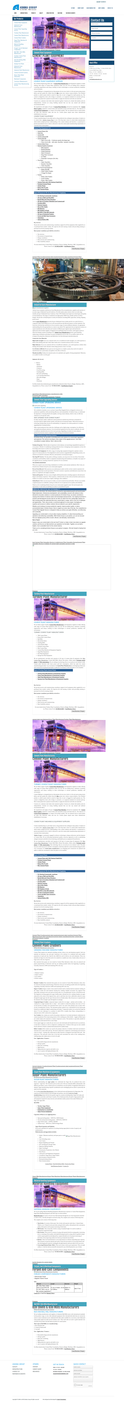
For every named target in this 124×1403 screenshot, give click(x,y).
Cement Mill (41, 135)
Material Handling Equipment (45, 145)
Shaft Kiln (40, 133)
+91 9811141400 (87, 3)
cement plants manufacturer (62, 258)
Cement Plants (48, 1164)
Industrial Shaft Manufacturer (21, 70)
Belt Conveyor (45, 147)
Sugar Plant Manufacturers (56, 719)
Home (15, 13)
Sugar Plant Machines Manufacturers (58, 1176)
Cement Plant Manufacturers (21, 35)
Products (33, 13)
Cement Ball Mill (42, 138)
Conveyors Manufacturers (20, 81)
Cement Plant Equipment (20, 22)
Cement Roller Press (43, 144)
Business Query (51, 1293)
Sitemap (73, 8)
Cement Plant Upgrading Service (20, 29)
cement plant (36, 50)
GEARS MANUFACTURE (91, 8)
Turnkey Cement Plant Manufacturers (20, 56)
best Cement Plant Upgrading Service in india (45, 542)
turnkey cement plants (76, 258)
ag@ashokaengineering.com (96, 79)
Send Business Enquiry (56, 1166)
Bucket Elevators (45, 149)
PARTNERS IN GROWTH (70, 13)
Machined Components (20, 79)
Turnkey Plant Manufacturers (72, 719)
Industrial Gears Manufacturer (18, 25)
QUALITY (41, 13)
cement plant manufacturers (46, 258)
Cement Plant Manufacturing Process (21, 84)
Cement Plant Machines (60, 106)
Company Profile (24, 13)
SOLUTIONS (60, 13)
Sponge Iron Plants (19, 63)
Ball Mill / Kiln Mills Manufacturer (19, 52)
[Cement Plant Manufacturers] (59, 79)
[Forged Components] (46, 1271)
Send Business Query (69, 246)
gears (34, 394)
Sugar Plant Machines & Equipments (20, 41)
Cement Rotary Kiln (43, 131)
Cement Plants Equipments (41, 110)
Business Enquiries (86, 2)
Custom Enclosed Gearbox (21, 72)
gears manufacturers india (54, 394)
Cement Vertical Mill (43, 136)
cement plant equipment (48, 50)
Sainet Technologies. (61, 1399)
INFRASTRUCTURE (50, 13)
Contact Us (110, 8)
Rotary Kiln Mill (45, 169)
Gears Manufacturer (41, 321)
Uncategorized (42, 302)
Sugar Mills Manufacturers (40, 1176)
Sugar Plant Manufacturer (47, 1091)
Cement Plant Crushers (20, 37)
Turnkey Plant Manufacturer (21, 33)
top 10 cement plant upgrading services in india (61, 543)
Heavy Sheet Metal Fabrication (19, 75)
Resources (36, 1371)
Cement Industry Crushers (40, 1066)
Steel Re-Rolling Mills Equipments (20, 60)
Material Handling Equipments (19, 45)
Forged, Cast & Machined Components (20, 48)
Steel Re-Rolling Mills (59, 1164)
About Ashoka (101, 8)
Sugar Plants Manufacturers (77, 1176)
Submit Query (81, 8)
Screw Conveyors (45, 151)
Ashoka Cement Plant (48, 120)
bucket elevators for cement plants (42, 1262)
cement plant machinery (67, 256)
